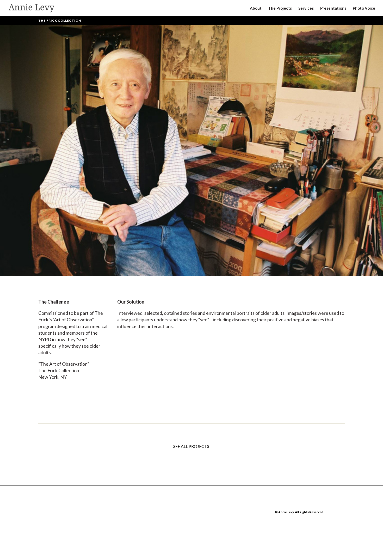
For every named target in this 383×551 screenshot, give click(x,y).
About (256, 8)
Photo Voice (364, 8)
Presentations (333, 8)
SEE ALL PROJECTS (191, 446)
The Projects (280, 8)
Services (306, 8)
